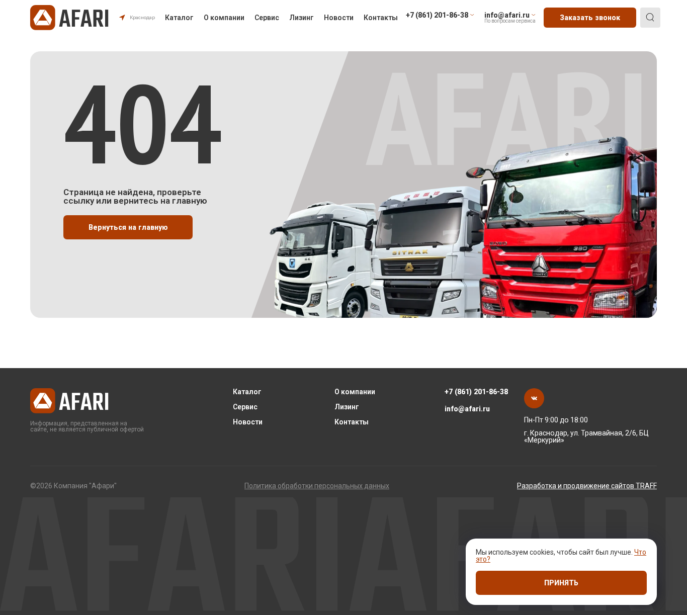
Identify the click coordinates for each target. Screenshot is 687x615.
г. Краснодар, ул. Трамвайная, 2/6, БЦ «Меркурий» (586, 436)
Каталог (179, 17)
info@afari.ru (467, 408)
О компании (224, 17)
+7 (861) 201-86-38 (476, 391)
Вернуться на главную (128, 227)
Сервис (266, 17)
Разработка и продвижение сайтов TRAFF (587, 485)
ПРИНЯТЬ (561, 583)
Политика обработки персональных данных (316, 485)
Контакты (381, 17)
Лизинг (301, 17)
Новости (339, 17)
